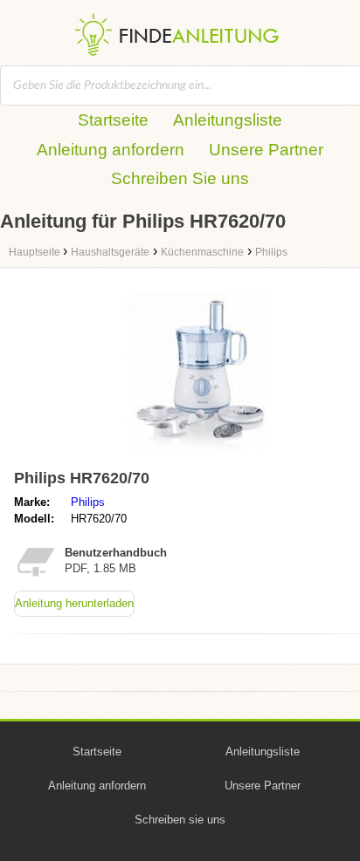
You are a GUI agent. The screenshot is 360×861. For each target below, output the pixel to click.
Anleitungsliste (227, 120)
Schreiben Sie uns (180, 178)
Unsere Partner (266, 149)
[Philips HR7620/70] (198, 454)
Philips (88, 502)
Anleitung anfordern (110, 149)
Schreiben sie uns (180, 819)
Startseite (113, 120)
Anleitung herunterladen (74, 603)
